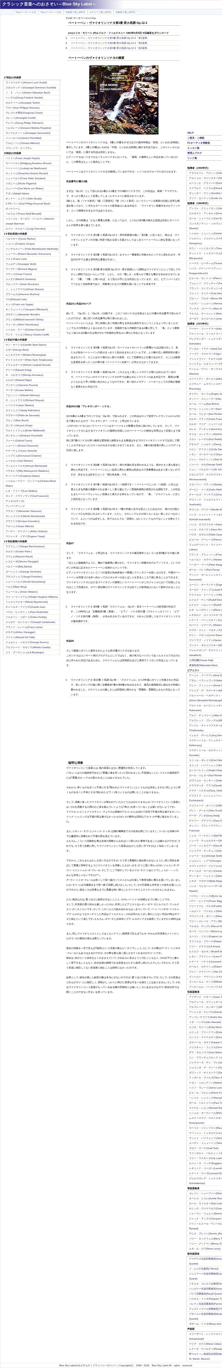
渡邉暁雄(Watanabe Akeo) (203, 665)
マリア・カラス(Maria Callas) (205, 1343)
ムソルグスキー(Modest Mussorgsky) (26, 354)
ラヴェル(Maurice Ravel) (19, 556)
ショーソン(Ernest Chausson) (22, 445)
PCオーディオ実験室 (198, 142)
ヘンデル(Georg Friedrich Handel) (24, 97)
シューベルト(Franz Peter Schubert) (25, 178)
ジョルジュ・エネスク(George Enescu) (27, 642)
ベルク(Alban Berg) (16, 586)
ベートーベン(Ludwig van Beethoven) (26, 168)
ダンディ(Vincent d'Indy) (19, 425)
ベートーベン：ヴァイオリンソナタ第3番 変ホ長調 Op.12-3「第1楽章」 (110, 38)
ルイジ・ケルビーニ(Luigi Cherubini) (26, 228)
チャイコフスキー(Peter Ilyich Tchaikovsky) (29, 359)
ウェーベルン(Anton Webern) (22, 591)
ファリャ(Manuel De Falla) (20, 637)
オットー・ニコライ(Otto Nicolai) (24, 198)
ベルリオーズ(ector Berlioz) (21, 238)
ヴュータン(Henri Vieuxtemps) (22, 324)
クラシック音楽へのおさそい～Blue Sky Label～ (49, 4)
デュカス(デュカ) (15, 501)
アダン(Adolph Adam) (17, 193)
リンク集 (192, 158)
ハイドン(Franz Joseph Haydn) (23, 158)
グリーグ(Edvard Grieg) (19, 370)
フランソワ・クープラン (19, 148)
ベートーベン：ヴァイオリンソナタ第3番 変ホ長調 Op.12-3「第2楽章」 (110, 43)
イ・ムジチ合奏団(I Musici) (204, 1268)
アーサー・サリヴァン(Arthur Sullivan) (27, 531)
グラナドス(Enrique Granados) (23, 521)
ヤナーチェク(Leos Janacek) (21, 450)
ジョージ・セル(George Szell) (205, 464)
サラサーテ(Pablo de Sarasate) (23, 415)
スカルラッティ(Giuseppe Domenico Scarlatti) (31, 87)
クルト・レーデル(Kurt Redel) (205, 439)
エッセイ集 (193, 148)
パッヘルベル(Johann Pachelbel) (23, 138)
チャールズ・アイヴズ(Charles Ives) (25, 607)
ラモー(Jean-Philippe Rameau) (23, 107)
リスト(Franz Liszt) (16, 259)
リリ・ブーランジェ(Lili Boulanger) (25, 652)
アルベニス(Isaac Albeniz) (20, 526)
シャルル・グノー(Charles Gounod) (25, 329)
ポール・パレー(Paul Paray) (204, 569)
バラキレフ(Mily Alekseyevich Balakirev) (27, 470)
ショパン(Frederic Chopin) (20, 243)
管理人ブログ (194, 153)
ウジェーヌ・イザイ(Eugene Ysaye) (25, 536)
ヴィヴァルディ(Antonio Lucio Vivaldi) (26, 82)
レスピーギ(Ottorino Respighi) (22, 561)
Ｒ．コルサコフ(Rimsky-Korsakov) (24, 375)
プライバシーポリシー (105, 1365)
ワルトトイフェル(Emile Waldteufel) (25, 430)
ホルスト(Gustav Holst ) (19, 551)
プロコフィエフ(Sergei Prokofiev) (24, 576)
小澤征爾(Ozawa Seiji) (201, 660)
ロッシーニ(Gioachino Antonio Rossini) (27, 173)
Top (94, 18)
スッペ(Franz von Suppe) (19, 304)
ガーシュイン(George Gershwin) (23, 571)
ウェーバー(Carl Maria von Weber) (25, 188)
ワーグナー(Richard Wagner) (21, 269)
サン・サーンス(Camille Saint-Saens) (26, 344)
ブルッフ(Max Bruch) (17, 420)
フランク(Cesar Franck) (19, 274)
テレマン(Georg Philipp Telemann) (24, 122)
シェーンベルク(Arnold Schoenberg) (25, 581)
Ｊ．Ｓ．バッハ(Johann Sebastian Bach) (28, 92)
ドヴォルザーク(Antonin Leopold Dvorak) (28, 364)
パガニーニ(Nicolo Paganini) (21, 183)
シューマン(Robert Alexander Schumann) (28, 253)
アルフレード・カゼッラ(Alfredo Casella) (28, 647)
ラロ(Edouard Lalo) (16, 299)
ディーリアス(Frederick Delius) (23, 476)
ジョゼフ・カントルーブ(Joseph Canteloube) (30, 622)
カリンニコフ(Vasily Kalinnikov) (23, 410)
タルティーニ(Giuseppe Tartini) (23, 102)
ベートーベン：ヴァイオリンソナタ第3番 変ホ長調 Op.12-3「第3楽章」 (110, 48)
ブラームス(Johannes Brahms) (22, 294)
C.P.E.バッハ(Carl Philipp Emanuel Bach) (28, 203)
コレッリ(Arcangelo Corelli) (21, 117)
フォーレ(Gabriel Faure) (19, 440)
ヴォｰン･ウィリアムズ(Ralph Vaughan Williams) (32, 596)
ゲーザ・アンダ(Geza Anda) (204, 815)
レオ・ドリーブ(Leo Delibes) (21, 490)
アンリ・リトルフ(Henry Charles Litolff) (27, 334)
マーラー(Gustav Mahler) (19, 390)
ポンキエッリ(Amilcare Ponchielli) (24, 435)
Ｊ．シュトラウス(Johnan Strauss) (25, 289)
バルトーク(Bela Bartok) (19, 566)
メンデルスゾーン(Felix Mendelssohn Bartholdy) (32, 248)
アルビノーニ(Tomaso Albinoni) (23, 143)
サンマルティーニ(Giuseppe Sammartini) (28, 133)
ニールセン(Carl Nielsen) (19, 460)
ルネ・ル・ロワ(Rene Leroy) (205, 1248)
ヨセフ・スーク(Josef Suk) (204, 1148)
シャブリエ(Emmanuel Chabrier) (23, 455)
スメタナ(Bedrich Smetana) (21, 279)
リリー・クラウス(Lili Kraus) (204, 946)
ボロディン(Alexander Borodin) (23, 314)
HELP (190, 132)
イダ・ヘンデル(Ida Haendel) (205, 1022)
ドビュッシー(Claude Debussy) (23, 395)
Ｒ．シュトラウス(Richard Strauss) (25, 400)
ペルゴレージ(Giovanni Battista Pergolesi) (28, 127)
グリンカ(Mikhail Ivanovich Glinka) (24, 319)
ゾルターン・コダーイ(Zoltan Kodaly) (26, 617)
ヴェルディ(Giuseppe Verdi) (21, 264)
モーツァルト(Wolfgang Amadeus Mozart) (29, 163)
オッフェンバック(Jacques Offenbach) (27, 309)
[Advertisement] (32, 45)
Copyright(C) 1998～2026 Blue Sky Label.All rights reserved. (156, 1365)
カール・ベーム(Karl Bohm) (204, 403)
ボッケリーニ (13, 208)
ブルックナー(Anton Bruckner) (22, 284)
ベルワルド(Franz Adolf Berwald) (23, 213)
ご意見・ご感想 (195, 137)
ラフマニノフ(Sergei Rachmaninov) (25, 546)
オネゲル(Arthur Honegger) (20, 632)
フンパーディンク (15, 506)
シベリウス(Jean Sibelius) (20, 405)
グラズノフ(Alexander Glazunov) (24, 511)
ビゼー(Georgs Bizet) (17, 349)
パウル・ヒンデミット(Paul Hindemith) (27, 612)
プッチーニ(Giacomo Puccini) (22, 385)
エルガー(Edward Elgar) (19, 380)
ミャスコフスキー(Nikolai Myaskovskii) (27, 601)
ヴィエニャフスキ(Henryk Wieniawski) (26, 465)
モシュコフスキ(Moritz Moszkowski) (25, 516)
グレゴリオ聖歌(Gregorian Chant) (24, 112)
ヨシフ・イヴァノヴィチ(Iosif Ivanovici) (27, 496)
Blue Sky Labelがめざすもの (74, 1365)
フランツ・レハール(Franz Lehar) (24, 627)
